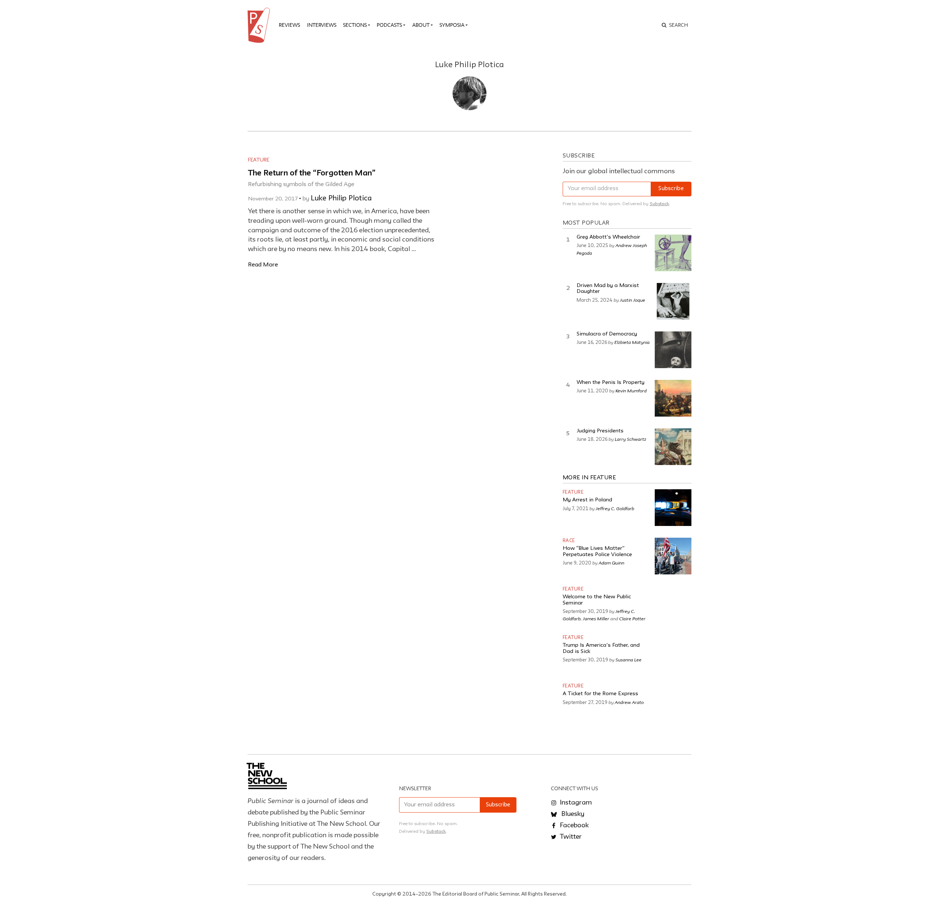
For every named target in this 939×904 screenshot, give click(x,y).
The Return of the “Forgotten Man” (312, 173)
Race (569, 541)
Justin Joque (632, 299)
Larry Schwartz (630, 439)
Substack (659, 204)
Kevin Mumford (631, 390)
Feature (258, 160)
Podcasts (389, 25)
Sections (355, 25)
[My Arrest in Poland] (673, 507)
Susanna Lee (628, 659)
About (421, 25)
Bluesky (572, 814)
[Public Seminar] (260, 25)
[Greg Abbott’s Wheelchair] (673, 253)
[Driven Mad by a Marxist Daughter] (673, 301)
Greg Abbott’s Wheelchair (608, 237)
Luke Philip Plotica (341, 198)
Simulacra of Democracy (607, 334)
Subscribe (671, 188)
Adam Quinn (611, 562)
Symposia (451, 25)
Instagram (575, 803)
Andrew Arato (629, 702)
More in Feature (589, 477)
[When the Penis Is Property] (673, 398)
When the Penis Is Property (610, 382)
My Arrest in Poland (587, 500)
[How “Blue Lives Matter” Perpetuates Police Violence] (673, 556)
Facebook (573, 825)
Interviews (321, 25)
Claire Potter (632, 618)
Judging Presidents (600, 431)
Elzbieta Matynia (632, 342)
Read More (263, 265)
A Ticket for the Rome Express (600, 693)
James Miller (596, 618)
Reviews (289, 25)
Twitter (570, 837)
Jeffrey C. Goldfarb (615, 508)
